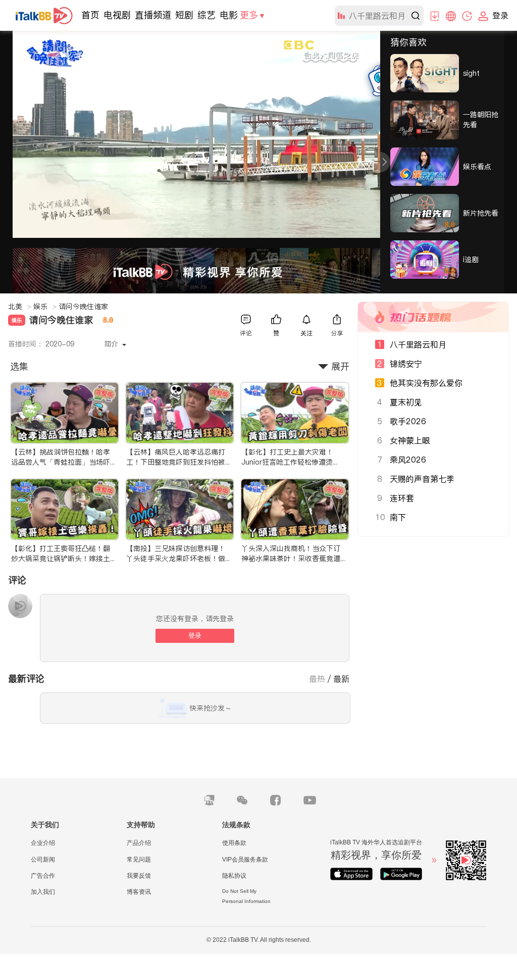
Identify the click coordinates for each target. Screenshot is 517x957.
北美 (19, 306)
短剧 (184, 15)
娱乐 (45, 306)
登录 (194, 635)
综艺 (206, 15)
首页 (90, 15)
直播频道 (153, 15)
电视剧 (117, 15)
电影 (229, 15)
